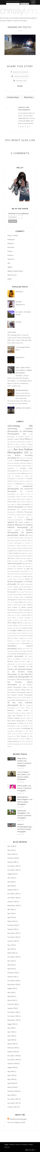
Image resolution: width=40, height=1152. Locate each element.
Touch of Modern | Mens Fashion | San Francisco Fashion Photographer (23, 775)
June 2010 (10, 1032)
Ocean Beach (17, 628)
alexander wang (12, 439)
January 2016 (11, 862)
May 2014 (10, 913)
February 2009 (12, 1091)
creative (24, 496)
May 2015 (10, 882)
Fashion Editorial (14, 525)
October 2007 (12, 1107)
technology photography (14, 731)
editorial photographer (15, 507)
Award (17, 447)
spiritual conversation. (23, 408)
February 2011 (12, 1004)
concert (21, 494)
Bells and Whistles (26, 463)
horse (9, 561)
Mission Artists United (15, 271)
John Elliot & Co (26, 571)
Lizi (8, 589)
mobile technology (24, 610)
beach (21, 458)
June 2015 (10, 878)
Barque (9, 450)
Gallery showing (21, 545)
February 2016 (12, 858)
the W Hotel (17, 733)
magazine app (11, 594)
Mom (18, 615)
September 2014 (13, 905)
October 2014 (12, 901)
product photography (15, 656)
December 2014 (12, 894)
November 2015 (12, 870)
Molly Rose (10, 615)
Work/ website (12, 235)
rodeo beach (21, 664)
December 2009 (13, 1056)
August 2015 (11, 874)
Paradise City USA (12, 635)
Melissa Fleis (21, 599)
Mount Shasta (11, 617)
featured (28, 538)
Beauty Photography (13, 463)
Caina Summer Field (13, 473)
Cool (28, 494)
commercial (18, 484)
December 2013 (12, 933)
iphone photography (13, 571)
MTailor (9, 620)
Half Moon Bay (28, 550)
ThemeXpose (24, 1144)
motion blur (26, 615)
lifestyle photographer (15, 581)
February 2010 (12, 1048)
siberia (23, 713)
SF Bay (29, 700)
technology (26, 728)
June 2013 (10, 945)
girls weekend (17, 548)
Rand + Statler (26, 661)
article (23, 444)
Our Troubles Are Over (24, 633)
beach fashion (29, 458)
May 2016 (10, 850)
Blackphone (10, 468)
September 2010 (13, 1020)
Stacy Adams (26, 718)
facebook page (23, 517)
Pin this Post (21, 80)
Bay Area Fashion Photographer (20, 451)
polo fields (23, 651)
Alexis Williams (25, 439)
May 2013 (10, 949)
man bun (10, 597)
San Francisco (19, 666)
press (29, 653)
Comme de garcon (18, 481)
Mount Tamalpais (25, 617)
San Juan (17, 697)
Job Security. (11, 332)
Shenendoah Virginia (13, 713)
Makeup (19, 594)
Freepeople (10, 545)
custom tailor (16, 499)
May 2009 (10, 1079)
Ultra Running (21, 736)
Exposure (10, 243)
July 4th (17, 574)
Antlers (29, 441)
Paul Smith (22, 635)
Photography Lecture (13, 643)
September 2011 (12, 984)
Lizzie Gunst (18, 589)
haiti (20, 551)
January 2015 (11, 890)
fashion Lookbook (13, 530)
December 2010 (12, 1012)
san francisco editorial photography (18, 679)
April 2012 (10, 969)
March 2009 (11, 1087)
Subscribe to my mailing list (18, 213)
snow (28, 715)
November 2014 (12, 898)
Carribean (17, 476)
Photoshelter (26, 643)
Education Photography (25, 512)
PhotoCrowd (11, 275)
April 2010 (10, 1040)
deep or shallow (26, 499)
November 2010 (12, 1016)
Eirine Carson (21, 514)
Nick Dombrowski (25, 623)
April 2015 (10, 886)
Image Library (19, 561)
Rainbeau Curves (12, 661)
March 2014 (11, 921)
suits (18, 726)
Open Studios (12, 633)
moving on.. (20, 291)
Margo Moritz (19, 597)
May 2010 (10, 1036)
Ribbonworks (11, 664)
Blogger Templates (9, 1144)
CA (30, 471)
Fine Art (30, 540)
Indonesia (28, 566)
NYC (21, 625)
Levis (20, 579)
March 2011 (11, 1000)
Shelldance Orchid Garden (17, 710)
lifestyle (27, 579)
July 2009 (10, 1071)
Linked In (10, 259)
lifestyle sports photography (22, 587)
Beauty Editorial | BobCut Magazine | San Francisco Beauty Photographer (24, 800)
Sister (29, 713)
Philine (16, 638)
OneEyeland (29, 630)
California (24, 473)
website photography (13, 744)
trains (25, 733)
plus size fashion (13, 651)
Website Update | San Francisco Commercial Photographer (24, 788)
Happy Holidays (14, 553)
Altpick (9, 267)
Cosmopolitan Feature (13, 496)
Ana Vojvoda (11, 441)
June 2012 (10, 961)
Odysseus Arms (28, 628)
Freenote (27, 543)
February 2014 (12, 925)
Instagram (11, 239)
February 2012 (12, 973)
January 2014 (11, 929)
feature (22, 538)
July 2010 (10, 1028)
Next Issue (12, 622)
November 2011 (12, 981)
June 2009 (10, 1075)
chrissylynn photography (24, 108)
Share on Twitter (21, 76)
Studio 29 (23, 723)
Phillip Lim (23, 638)
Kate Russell (24, 574)
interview (20, 569)
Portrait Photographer (18, 654)
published (17, 659)
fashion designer (24, 522)
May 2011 (10, 992)
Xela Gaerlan (24, 744)
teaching (25, 726)
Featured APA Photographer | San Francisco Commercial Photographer (24, 814)
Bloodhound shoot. (22, 390)
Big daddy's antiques (20, 465)
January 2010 (11, 1052)
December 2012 (12, 957)
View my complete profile (16, 1122)
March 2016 (11, 854)
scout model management (15, 700)
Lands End (26, 576)
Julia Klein (10, 574)
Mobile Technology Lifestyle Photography (19, 612)
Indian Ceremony (17, 566)
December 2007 (13, 1099)
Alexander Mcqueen (24, 436)
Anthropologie (21, 441)
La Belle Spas (17, 576)
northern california (12, 625)
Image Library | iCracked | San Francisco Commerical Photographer (24, 762)
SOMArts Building (13, 718)
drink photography (23, 504)
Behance (10, 255)
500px (9, 279)
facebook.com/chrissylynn (14, 519)
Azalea (24, 447)
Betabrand (10, 465)
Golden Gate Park (28, 548)
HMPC (29, 558)
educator (12, 514)
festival (24, 540)
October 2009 (12, 1063)
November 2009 (13, 1060)
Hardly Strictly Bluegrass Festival (16, 556)
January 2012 (11, 977)
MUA (16, 620)
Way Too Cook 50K (25, 741)
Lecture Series (11, 579)
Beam (10, 460)
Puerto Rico (26, 659)
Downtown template (25, 501)
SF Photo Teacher (24, 708)
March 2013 (11, 953)
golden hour (13, 551)
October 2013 (12, 941)
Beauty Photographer (22, 460)
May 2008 (10, 1095)
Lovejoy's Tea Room (25, 592)
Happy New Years (26, 553)
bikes (29, 465)
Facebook (10, 247)
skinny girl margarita (15, 715)
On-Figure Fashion (16, 630)
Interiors (10, 569)
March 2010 (11, 1044)
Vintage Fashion (12, 741)
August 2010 (11, 1024)
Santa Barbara (26, 697)
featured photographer (13, 540)
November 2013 (12, 937)
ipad (28, 569)
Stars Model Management (16, 721)
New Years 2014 (25, 620)
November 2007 (13, 1103)
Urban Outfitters (26, 738)
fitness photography (16, 543)
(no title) (19, 302)
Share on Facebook (20, 72)
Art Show (16, 444)
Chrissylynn (20, 478)
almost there (20, 357)
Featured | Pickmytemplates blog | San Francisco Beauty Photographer (24, 828)
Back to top (29, 1150)
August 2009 (11, 1067)
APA (8, 263)
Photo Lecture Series (23, 641)
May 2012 (10, 965)
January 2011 (11, 1008)
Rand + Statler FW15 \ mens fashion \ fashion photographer (24, 370)
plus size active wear (26, 648)
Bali (30, 447)
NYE (26, 625)
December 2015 (12, 866)
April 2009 (10, 1083)
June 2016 (10, 846)
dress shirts (10, 504)
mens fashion (19, 602)
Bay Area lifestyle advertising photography (20, 455)
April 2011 (10, 996)
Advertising (13, 425)
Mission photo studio (20, 604)
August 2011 (11, 988)
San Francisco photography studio (18, 692)
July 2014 (10, 909)
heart (23, 558)
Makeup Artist (27, 594)
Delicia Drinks (11, 502)
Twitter (10, 251)
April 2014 (10, 917)
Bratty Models (23, 471)
